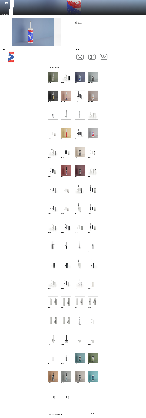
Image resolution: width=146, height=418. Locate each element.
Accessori (7, 14)
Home (2, 14)
